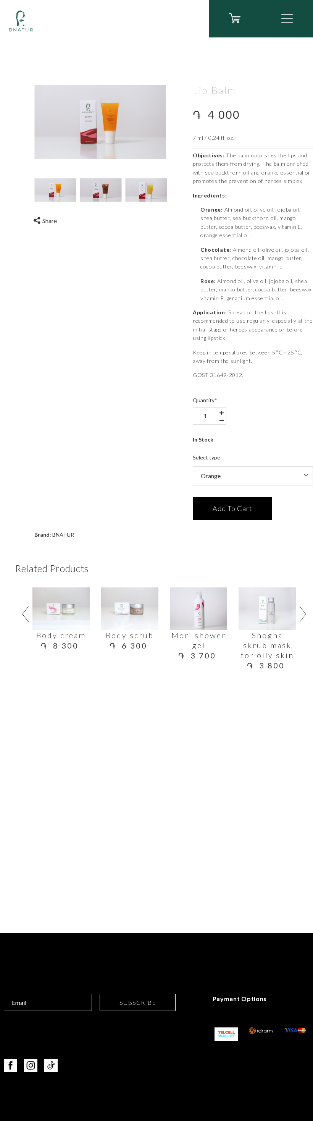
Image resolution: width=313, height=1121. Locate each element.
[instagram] (30, 1065)
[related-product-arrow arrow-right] (303, 616)
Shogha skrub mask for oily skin (267, 645)
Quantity (205, 400)
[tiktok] (51, 1065)
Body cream (61, 635)
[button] (287, 18)
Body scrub (130, 635)
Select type (206, 457)
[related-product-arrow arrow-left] (25, 616)
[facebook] (10, 1065)
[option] (100, 122)
